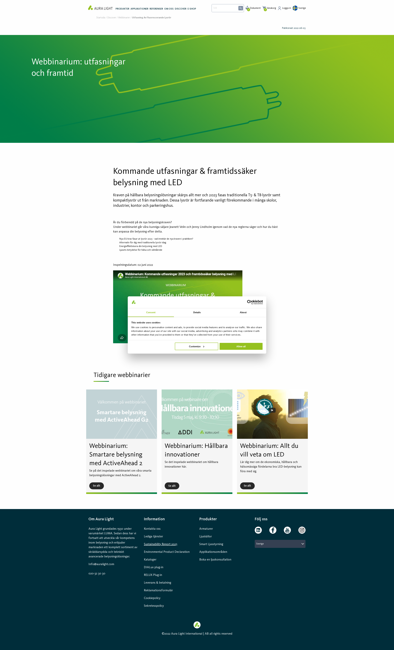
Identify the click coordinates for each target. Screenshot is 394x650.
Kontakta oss (152, 528)
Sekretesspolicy (154, 605)
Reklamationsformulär (158, 590)
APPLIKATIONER (139, 9)
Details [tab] (197, 312)
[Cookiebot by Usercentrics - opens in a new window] (249, 302)
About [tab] (243, 312)
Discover (111, 18)
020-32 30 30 (96, 573)
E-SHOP (192, 9)
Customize (195, 346)
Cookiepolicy (152, 598)
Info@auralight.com (101, 564)
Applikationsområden (213, 552)
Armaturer (206, 528)
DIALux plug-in (153, 567)
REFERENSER (156, 9)
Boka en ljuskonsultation (215, 559)
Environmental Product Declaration (167, 552)
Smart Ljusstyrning (211, 544)
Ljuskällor (205, 536)
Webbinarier (124, 18)
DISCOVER (180, 9)
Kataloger (150, 559)
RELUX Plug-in (153, 575)
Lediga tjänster (153, 536)
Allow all (241, 346)
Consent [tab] (150, 312)
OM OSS (169, 9)
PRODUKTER (122, 9)
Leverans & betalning (157, 582)
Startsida (100, 18)
